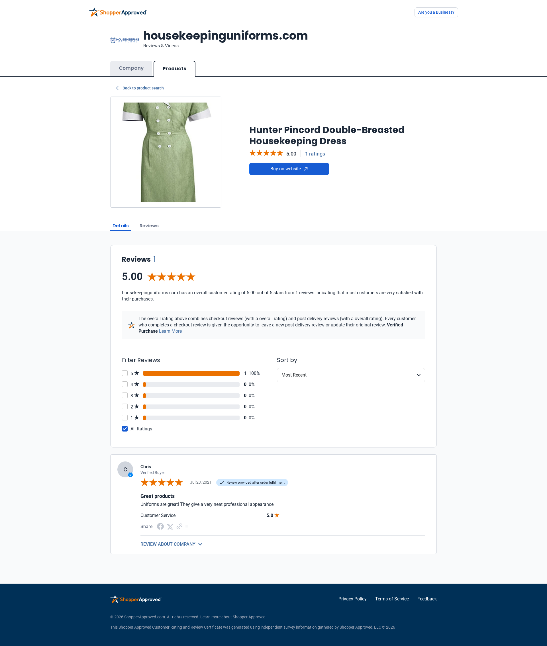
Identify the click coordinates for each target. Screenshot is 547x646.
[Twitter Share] (170, 526)
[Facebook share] (160, 526)
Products (174, 68)
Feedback (427, 599)
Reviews (149, 225)
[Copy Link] (179, 526)
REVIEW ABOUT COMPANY (167, 544)
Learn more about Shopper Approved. (233, 617)
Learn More (170, 331)
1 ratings (315, 154)
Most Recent (294, 375)
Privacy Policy (352, 599)
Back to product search (143, 88)
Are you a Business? (436, 12)
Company (131, 68)
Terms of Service (392, 599)
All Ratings (141, 429)
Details (121, 225)
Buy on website (285, 168)
